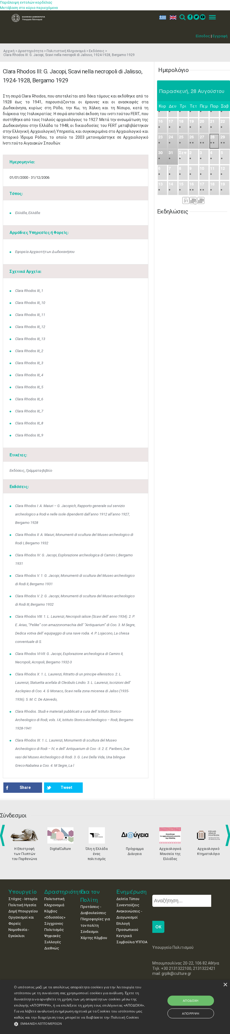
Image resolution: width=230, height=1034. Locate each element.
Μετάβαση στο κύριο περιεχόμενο (29, 8)
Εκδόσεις (96, 51)
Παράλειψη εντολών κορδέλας (26, 2)
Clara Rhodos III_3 (29, 363)
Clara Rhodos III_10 (30, 303)
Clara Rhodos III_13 (30, 339)
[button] (79, 1024)
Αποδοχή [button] (191, 1000)
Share (25, 787)
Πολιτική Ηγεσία (22, 905)
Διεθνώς (51, 948)
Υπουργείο (22, 891)
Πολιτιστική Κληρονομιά (66, 51)
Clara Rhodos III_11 (30, 315)
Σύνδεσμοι (89, 932)
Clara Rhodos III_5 (29, 387)
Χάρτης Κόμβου (94, 938)
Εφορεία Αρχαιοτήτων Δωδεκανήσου (45, 252)
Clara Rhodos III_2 (29, 351)
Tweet (66, 787)
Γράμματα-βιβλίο (39, 470)
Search (182, 17)
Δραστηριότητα (30, 51)
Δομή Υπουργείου (23, 911)
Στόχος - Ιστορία (22, 899)
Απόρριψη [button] (190, 1013)
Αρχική (9, 51)
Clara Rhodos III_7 (29, 411)
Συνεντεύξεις (127, 905)
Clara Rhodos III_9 (29, 435)
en (172, 17)
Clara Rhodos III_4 (29, 375)
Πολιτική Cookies (125, 1017)
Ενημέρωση (131, 891)
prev (3, 835)
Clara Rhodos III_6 (29, 399)
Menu (210, 17)
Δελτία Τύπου (127, 899)
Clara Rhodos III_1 (29, 291)
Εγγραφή (220, 36)
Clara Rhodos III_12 (30, 327)
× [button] (225, 985)
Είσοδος (203, 36)
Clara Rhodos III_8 (29, 423)
